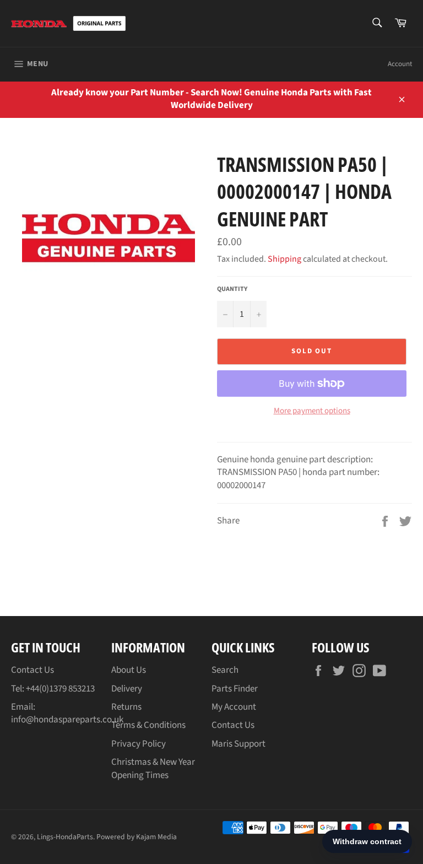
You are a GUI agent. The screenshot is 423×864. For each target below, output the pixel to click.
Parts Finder (235, 688)
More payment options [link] (312, 411)
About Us (128, 670)
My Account (234, 707)
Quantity (232, 289)
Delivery (126, 688)
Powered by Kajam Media (136, 836)
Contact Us (32, 670)
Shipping (284, 259)
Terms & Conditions (148, 725)
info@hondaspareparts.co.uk (67, 719)
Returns (126, 707)
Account (400, 64)
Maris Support (238, 743)
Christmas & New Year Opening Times (153, 768)
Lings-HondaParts (65, 836)
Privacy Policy (138, 743)
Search (225, 670)
